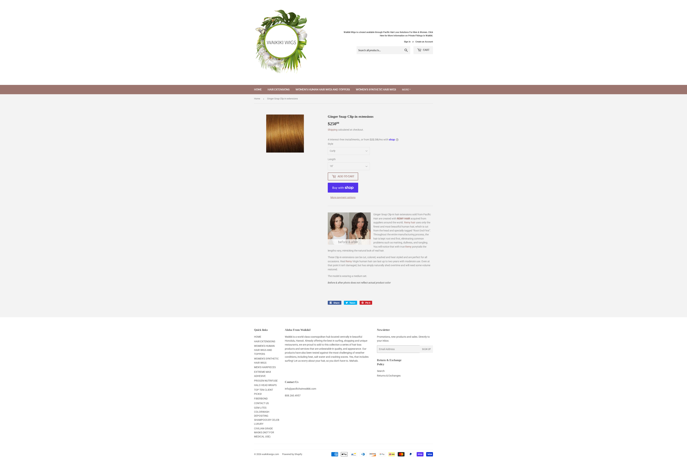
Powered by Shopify (292, 454)
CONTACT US (261, 403)
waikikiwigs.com (270, 454)
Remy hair (409, 222)
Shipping (332, 129)
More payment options (342, 197)
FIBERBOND (261, 398)
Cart (425, 49)
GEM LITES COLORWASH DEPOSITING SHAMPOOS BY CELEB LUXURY (266, 415)
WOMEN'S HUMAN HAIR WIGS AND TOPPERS (323, 89)
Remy (408, 246)
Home (257, 98)
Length (332, 159)
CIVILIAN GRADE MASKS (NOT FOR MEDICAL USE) (264, 432)
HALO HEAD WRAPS (265, 385)
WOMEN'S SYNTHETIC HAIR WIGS (376, 89)
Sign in (407, 41)
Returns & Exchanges (389, 375)
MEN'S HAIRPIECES (265, 367)
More (405, 89)
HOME (258, 89)
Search (381, 371)
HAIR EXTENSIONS (279, 89)
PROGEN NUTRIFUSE (266, 380)
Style (330, 143)
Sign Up (426, 349)
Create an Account (424, 41)
